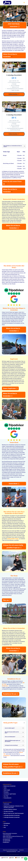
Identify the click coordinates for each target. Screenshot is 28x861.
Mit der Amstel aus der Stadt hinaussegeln (14, 813)
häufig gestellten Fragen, (13, 538)
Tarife (5, 788)
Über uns (6, 600)
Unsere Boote (13, 483)
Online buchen (13, 94)
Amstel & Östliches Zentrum (10, 809)
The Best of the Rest (8, 811)
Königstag (6, 792)
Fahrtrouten (6, 804)
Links (19, 851)
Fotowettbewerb (7, 798)
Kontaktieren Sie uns (9, 694)
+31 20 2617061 (6, 840)
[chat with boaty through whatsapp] (25, 858)
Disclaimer (21, 850)
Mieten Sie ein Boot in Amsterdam (10, 55)
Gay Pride (6, 796)
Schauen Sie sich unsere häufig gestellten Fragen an (13, 546)
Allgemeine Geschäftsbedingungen (10, 850)
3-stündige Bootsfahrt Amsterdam (12, 815)
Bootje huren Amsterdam (9, 786)
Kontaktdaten (7, 823)
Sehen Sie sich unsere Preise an (12, 183)
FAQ (5, 827)
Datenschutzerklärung (11, 851)
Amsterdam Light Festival (10, 794)
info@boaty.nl (6, 842)
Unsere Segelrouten (9, 388)
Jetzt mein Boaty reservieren (14, 25)
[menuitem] (5, 858)
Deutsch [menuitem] (18, 857)
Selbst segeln (7, 790)
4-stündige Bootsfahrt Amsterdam (12, 817)
